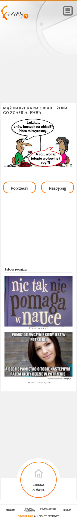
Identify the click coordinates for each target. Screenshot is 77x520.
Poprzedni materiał (19, 188)
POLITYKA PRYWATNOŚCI (29, 509)
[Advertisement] (38, 67)
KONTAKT (67, 509)
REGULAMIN (10, 509)
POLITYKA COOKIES (48, 508)
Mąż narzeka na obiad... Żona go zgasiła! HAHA (35, 110)
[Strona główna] (14, 19)
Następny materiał (57, 188)
